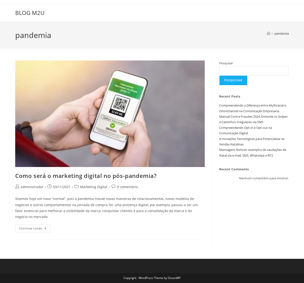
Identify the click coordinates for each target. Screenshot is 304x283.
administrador (32, 187)
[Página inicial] (268, 33)
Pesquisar (226, 63)
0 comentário (127, 187)
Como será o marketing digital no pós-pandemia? (86, 176)
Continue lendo (34, 229)
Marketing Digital (93, 187)
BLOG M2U (29, 13)
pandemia (282, 33)
